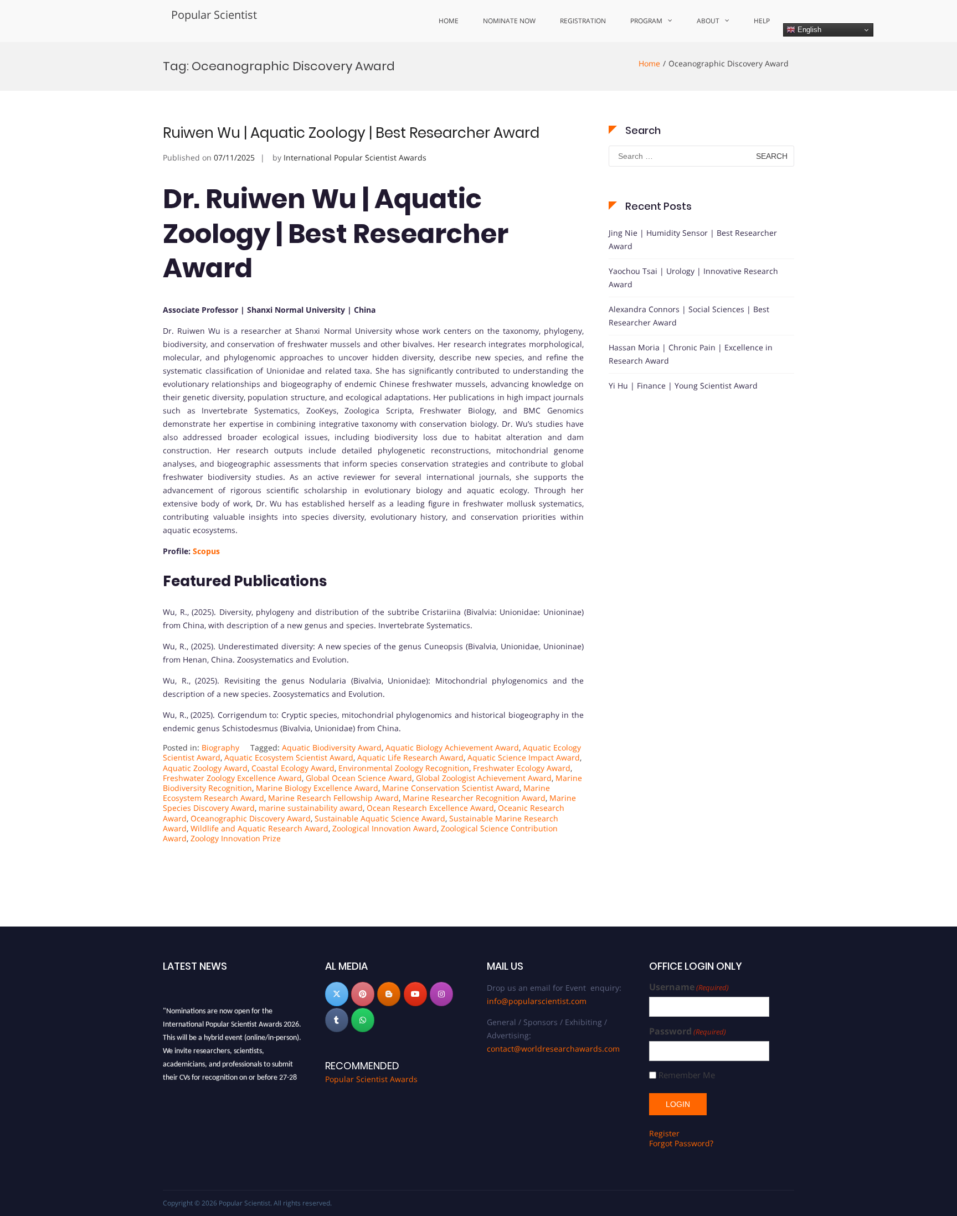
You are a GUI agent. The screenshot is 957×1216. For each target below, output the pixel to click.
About (708, 20)
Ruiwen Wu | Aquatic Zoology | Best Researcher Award (351, 133)
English (808, 29)
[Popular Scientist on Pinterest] (362, 994)
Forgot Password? (681, 1143)
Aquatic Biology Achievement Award (452, 747)
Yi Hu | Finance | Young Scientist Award (683, 385)
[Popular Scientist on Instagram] (441, 994)
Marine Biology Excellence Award (317, 788)
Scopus (206, 551)
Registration (583, 20)
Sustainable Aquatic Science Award (380, 818)
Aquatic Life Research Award (410, 757)
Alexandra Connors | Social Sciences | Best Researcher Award (689, 316)
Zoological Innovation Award (384, 828)
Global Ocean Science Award (359, 778)
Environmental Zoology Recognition (403, 768)
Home (449, 20)
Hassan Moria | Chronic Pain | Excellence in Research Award (691, 354)
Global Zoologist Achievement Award (484, 778)
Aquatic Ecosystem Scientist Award (288, 757)
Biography (220, 747)
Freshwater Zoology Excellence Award (232, 778)
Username (689, 987)
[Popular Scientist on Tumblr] (336, 1020)
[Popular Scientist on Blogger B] (388, 994)
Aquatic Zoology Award (205, 768)
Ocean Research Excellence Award (430, 808)
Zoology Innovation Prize (236, 838)
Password (687, 1031)
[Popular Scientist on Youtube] (415, 994)
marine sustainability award (311, 808)
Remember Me (686, 1075)
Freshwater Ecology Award (521, 768)
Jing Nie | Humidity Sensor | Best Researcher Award (693, 239)
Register (664, 1133)
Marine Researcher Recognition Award (474, 798)
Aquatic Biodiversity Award (332, 747)
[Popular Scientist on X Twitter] (336, 994)
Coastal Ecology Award (293, 768)
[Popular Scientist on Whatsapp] (362, 1020)
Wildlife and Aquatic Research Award (259, 828)
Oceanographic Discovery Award (251, 818)
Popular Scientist (214, 14)
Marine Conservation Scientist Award (450, 788)
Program (646, 20)
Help (762, 20)
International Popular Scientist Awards (355, 157)
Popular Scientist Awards (371, 1079)
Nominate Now (509, 20)
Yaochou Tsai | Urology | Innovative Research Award (693, 277)
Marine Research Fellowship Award (333, 798)
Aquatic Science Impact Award (523, 757)
